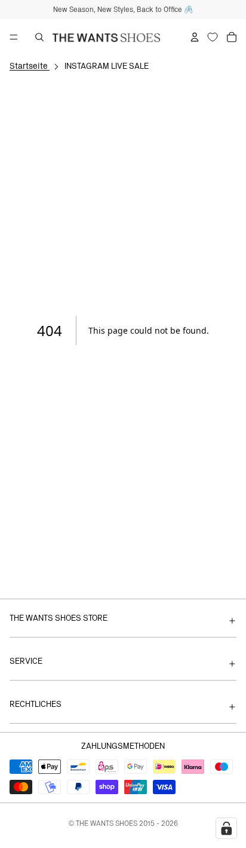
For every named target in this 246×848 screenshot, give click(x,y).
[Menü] (13, 37)
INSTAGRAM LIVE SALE (106, 66)
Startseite (30, 66)
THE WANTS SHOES (106, 823)
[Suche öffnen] (39, 37)
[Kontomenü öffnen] (195, 37)
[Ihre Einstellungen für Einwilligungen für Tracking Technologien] (226, 828)
